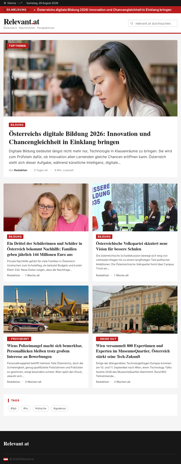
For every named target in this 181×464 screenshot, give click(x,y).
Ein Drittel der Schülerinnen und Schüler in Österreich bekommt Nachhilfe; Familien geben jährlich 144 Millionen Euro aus (44, 248)
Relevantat (16, 443)
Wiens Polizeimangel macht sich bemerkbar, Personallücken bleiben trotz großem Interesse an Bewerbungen (45, 351)
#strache (40, 408)
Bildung (17, 124)
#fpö (13, 408)
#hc (25, 408)
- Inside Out (107, 338)
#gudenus (59, 408)
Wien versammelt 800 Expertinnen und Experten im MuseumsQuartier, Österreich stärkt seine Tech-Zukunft (133, 351)
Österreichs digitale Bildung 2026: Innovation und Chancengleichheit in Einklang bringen (104, 10)
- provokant (19, 338)
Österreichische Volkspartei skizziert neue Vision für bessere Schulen (132, 246)
